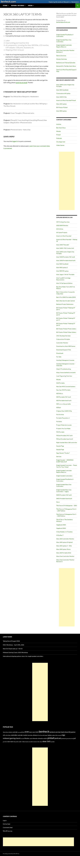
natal (30, 738)
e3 (38, 735)
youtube (53, 741)
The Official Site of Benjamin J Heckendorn (24, 96)
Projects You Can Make (63, 428)
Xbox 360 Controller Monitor (65, 539)
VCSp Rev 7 (59, 535)
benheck (44, 731)
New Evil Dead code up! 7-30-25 (13, 648)
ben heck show (63, 732)
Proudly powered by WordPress (11, 853)
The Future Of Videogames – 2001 (66, 505)
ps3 (74, 738)
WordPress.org (7, 831)
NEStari (58, 407)
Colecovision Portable (63, 339)
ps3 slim (5, 741)
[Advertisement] (66, 181)
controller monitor (22, 735)
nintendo (34, 738)
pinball (51, 738)
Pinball (58, 135)
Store (58, 502)
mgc (63, 735)
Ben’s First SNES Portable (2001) (66, 297)
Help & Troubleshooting (63, 369)
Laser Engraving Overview (64, 376)
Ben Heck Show (61, 128)
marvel (59, 735)
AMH (26, 732)
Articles (58, 124)
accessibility (21, 732)
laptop (50, 735)
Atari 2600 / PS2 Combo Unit (65, 248)
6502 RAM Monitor (62, 225)
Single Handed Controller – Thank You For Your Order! (66, 466)
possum (63, 738)
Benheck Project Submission (64, 304)
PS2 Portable (60, 432)
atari (30, 732)
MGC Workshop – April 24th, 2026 (13, 645)
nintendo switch (42, 738)
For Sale (58, 357)
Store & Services (61, 55)
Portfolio (59, 421)
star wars (10, 741)
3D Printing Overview (63, 222)
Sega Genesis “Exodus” (63, 453)
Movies (58, 131)
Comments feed (7, 827)
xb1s (38, 741)
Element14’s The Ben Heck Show (66, 66)
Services (58, 456)
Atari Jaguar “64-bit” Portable (65, 274)
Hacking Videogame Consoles (65, 360)
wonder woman (33, 741)
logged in (15, 141)
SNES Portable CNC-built (64, 495)
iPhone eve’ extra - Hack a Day (20, 129)
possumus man (69, 738)
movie (22, 738)
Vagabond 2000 (61, 525)
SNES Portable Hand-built (64, 498)
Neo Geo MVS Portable (63, 390)
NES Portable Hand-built (63, 400)
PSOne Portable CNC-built (64, 435)
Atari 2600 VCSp (61, 97)
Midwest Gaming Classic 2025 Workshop (15, 652)
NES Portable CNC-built (63, 397)
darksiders (30, 735)
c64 (4, 735)
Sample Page (60, 446)
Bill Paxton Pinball (62, 107)
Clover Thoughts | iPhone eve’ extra (22, 113)
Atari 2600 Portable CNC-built (65, 257)
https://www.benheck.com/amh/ (66, 372)
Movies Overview (61, 59)
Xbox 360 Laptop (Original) (64, 542)
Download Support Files (63, 350)
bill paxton (71, 732)
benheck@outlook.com (63, 22)
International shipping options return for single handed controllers (23, 656)
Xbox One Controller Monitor (65, 556)
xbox (41, 741)
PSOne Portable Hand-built (64, 439)
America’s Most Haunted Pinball (66, 100)
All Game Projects (61, 232)
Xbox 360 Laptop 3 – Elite (64, 546)
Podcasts (59, 138)
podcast (58, 738)
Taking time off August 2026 (11, 641)
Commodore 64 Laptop (63, 93)
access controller (13, 732)
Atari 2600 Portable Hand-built (65, 260)
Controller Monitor (62, 343)
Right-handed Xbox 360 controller (66, 442)
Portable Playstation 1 (63, 418)
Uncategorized (60, 142)
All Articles (59, 229)
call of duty (8, 735)
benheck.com (54, 732)
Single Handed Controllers (64, 476)
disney (35, 735)
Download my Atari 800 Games (65, 346)
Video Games (60, 145)
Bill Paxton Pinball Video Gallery (66, 332)
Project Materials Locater (64, 425)
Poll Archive (60, 414)
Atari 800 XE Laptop (62, 271)
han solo (42, 735)
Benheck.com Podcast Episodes (65, 62)
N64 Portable (60, 383)
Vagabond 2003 (61, 528)
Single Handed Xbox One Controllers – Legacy (63, 490)
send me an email (21, 82)
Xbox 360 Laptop (61, 104)
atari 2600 (35, 732)
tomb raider (19, 741)
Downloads (59, 353)
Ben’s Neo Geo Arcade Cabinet (65, 301)
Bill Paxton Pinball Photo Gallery (66, 329)
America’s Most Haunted (63, 236)
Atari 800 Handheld (62, 90)
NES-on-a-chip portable (63, 404)
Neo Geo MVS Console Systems (65, 386)
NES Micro (59, 393)
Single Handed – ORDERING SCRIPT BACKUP (64, 461)
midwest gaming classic (12, 738)
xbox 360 (46, 741)
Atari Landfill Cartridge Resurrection (63, 279)
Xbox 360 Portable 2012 (63, 553)
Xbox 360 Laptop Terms (63, 549)
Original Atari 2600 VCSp (64, 411)
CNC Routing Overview (63, 336)
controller (14, 735)
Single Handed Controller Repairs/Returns (64, 46)
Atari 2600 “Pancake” (62, 245)
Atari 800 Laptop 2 (62, 267)
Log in (5, 820)
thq (14, 741)
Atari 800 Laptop (61, 111)
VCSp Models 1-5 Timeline (64, 532)
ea (39, 735)
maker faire (55, 735)
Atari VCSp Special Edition (64, 283)
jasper (45, 735)
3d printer (5, 732)
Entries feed (6, 824)
